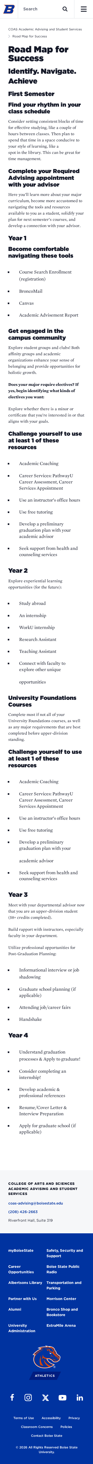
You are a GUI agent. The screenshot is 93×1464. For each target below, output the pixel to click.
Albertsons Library (25, 1283)
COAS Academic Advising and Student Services (45, 29)
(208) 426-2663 (23, 1212)
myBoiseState (21, 1250)
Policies (66, 1427)
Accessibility (51, 1418)
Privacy (74, 1418)
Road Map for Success (29, 36)
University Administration (21, 1328)
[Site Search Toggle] (65, 9)
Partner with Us (22, 1299)
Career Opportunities (21, 1269)
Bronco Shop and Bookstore (62, 1312)
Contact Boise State (46, 1436)
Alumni (14, 1309)
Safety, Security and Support (65, 1253)
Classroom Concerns (37, 1427)
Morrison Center (61, 1299)
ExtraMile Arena (61, 1325)
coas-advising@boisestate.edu (35, 1203)
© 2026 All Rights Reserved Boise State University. (47, 1449)
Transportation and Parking (64, 1285)
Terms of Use (23, 1418)
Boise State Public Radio (63, 1269)
